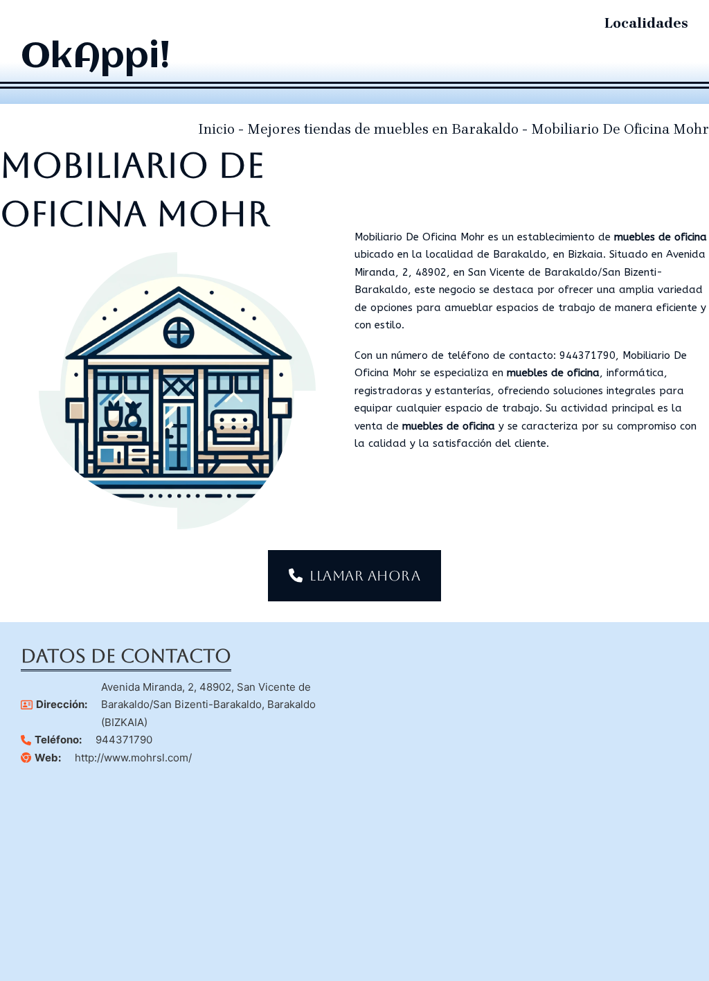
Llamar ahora (364, 575)
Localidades (646, 23)
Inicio (216, 129)
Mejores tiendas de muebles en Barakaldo (383, 129)
